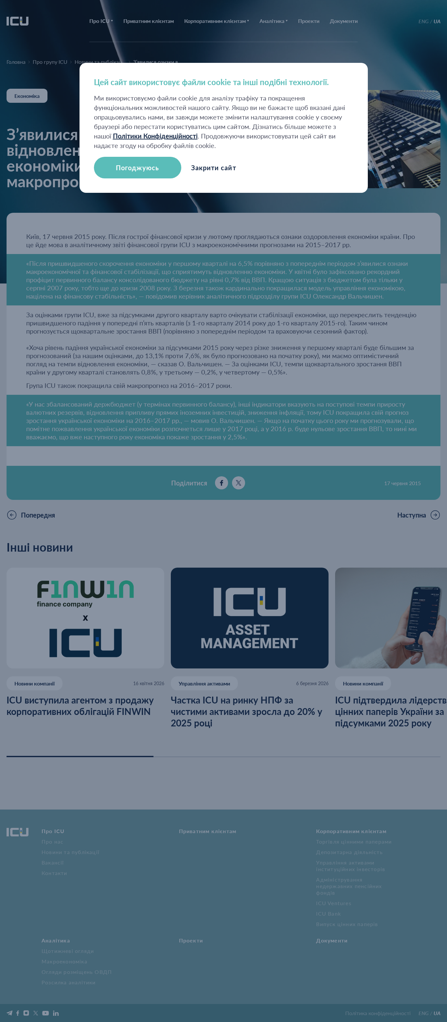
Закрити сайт (213, 168)
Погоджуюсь (137, 168)
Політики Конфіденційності (155, 136)
